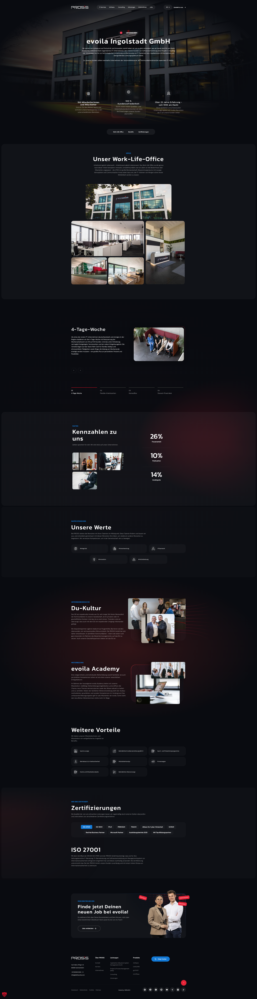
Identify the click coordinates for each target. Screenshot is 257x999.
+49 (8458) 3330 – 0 (77, 972)
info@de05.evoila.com (78, 975)
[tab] (84, 391)
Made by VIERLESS (124, 990)
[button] (4, 994)
